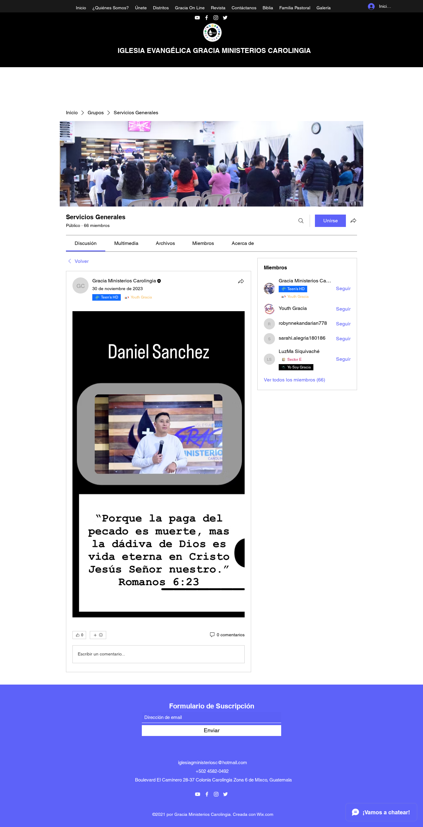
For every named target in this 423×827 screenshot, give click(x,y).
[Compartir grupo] (353, 220)
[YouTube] (197, 18)
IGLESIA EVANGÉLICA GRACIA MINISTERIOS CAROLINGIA (214, 50)
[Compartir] (241, 281)
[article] (158, 471)
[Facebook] (206, 18)
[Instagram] (216, 18)
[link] (86, 243)
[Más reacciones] (98, 635)
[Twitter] (225, 18)
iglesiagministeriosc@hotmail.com (212, 762)
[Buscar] (301, 221)
